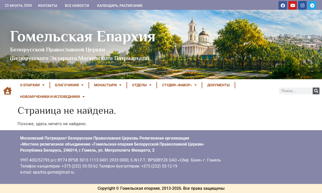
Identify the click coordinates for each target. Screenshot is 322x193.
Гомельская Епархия (83, 36)
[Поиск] (316, 91)
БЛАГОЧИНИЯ (67, 85)
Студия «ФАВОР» (177, 85)
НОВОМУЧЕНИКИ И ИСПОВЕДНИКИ (50, 97)
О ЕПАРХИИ (30, 85)
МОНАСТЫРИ (105, 85)
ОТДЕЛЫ (139, 85)
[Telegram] (312, 5)
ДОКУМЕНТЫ (218, 85)
